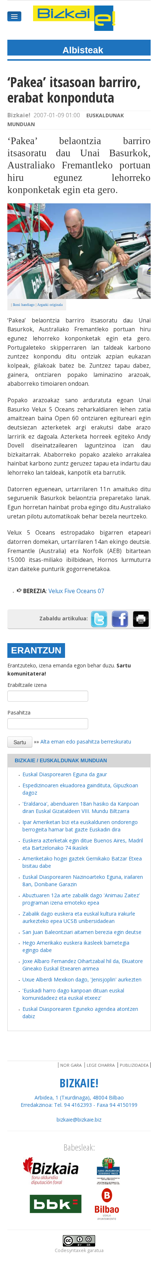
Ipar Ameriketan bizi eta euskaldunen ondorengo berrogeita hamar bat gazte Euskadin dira (80, 826)
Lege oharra (101, 1065)
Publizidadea (134, 1065)
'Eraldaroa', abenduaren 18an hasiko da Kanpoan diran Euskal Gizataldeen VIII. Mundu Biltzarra (80, 807)
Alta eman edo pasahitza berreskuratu (85, 741)
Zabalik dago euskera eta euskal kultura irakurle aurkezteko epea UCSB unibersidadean (78, 917)
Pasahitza (18, 712)
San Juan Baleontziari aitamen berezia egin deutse (81, 931)
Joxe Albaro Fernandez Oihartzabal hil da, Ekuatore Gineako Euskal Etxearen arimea (82, 965)
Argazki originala (49, 305)
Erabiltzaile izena (27, 684)
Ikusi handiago (24, 305)
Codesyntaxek (70, 1250)
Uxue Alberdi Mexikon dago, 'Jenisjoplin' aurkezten (81, 979)
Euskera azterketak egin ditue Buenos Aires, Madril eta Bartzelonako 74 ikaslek (82, 844)
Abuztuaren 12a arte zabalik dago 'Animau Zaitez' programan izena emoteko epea (81, 899)
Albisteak (82, 50)
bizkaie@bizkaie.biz (79, 1119)
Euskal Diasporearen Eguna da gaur (64, 774)
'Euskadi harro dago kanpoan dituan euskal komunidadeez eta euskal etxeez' (73, 994)
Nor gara (71, 1065)
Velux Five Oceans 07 (76, 591)
